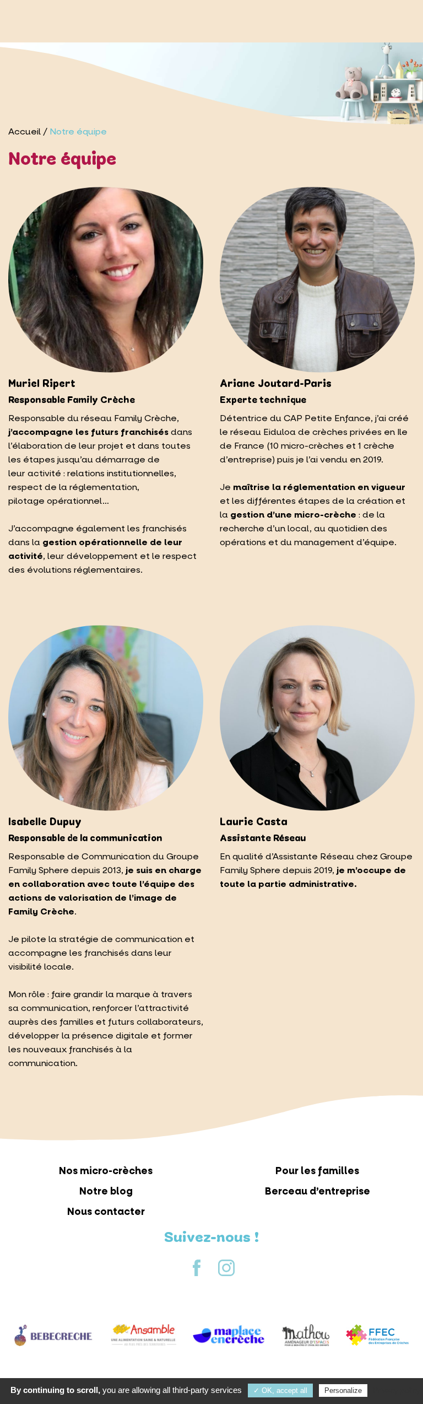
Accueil (24, 131)
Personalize (343, 1390)
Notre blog (106, 1191)
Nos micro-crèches (106, 1171)
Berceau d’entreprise (317, 1191)
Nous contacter (106, 1212)
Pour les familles (317, 1171)
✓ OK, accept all (280, 1390)
